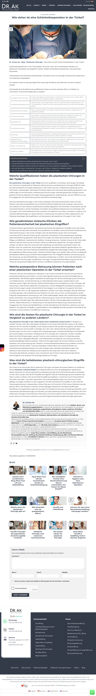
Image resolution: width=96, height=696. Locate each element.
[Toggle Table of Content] (82, 158)
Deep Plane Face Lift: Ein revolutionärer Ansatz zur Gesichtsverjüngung (38, 481)
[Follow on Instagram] (4, 1)
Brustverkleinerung (74, 653)
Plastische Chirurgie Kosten (60, 668)
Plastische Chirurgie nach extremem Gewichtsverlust (38, 535)
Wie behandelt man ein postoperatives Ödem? (38, 510)
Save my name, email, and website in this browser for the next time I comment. (42, 581)
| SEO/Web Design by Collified (65, 685)
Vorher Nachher (63, 5)
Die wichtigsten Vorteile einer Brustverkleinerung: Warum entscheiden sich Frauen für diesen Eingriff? (58, 483)
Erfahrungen (88, 5)
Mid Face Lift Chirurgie (43, 649)
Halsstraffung (40, 639)
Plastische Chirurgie (48, 14)
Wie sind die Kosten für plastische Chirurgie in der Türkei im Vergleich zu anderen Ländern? (42, 168)
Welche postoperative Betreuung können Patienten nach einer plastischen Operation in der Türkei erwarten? (47, 166)
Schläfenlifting (40, 652)
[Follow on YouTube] (7, 1)
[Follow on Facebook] (2, 1)
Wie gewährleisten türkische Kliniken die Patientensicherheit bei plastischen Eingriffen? (40, 164)
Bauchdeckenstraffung (76, 623)
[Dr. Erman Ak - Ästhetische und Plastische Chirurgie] (10, 7)
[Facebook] (14, 443)
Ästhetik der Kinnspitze (44, 636)
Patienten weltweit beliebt (25, 370)
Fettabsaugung (73, 627)
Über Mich (15, 668)
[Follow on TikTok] (5, 1)
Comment (16, 556)
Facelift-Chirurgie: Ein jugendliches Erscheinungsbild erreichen (18, 535)
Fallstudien (77, 5)
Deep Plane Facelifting (43, 642)
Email (39, 572)
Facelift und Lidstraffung (58, 508)
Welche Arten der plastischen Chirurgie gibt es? (17, 509)
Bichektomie (40, 632)
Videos (76, 668)
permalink (66, 450)
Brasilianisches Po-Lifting (76, 633)
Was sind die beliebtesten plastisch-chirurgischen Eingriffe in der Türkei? (35, 170)
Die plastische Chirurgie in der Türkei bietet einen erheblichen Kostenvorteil (39, 322)
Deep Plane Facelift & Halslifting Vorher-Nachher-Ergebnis (78, 535)
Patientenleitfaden (40, 668)
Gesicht (36, 5)
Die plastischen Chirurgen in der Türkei (24, 183)
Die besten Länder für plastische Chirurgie (58, 535)
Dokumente (26, 668)
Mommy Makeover (74, 630)
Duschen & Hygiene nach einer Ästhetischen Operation (78, 481)
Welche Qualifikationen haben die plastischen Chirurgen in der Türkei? (34, 161)
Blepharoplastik (41, 656)
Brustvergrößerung (74, 643)
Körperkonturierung (74, 640)
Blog (23, 62)
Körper (52, 5)
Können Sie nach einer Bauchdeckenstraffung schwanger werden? (80, 509)
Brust (44, 5)
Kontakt (91, 9)
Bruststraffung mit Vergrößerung (79, 650)
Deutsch (88, 1)
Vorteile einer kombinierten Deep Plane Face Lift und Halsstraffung (18, 481)
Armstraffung (72, 637)
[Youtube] (16, 443)
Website (65, 572)
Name (14, 572)
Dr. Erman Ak (14, 62)
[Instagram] (11, 443)
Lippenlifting (40, 646)
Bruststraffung (72, 647)
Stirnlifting (39, 623)
